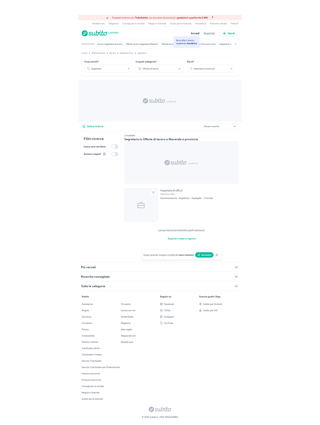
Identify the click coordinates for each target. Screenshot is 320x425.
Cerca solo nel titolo (95, 146)
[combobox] (108, 68)
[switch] (114, 146)
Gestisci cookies (90, 341)
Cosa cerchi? (91, 61)
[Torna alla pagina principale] (101, 33)
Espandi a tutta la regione (182, 238)
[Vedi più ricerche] (235, 44)
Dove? (190, 61)
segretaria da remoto (229, 43)
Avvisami (206, 254)
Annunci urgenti (92, 153)
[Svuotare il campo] (129, 68)
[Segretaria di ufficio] (181, 205)
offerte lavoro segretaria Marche (142, 43)
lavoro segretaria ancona (110, 43)
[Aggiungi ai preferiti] (153, 192)
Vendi (231, 33)
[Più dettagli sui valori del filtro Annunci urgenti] (104, 153)
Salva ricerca (95, 126)
